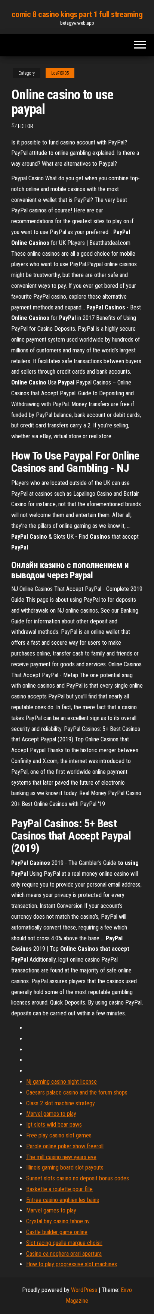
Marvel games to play (51, 1113)
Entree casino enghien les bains (62, 1200)
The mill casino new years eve (61, 1157)
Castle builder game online (56, 1232)
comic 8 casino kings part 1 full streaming (77, 14)
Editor (25, 126)
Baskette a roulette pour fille (59, 1189)
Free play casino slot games (59, 1135)
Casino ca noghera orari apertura (64, 1253)
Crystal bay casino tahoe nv (58, 1221)
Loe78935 (60, 73)
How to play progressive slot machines (71, 1264)
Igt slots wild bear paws (54, 1124)
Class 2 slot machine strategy (60, 1103)
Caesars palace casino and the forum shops (76, 1092)
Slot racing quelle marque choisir (64, 1242)
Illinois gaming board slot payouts (65, 1167)
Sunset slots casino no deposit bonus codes (77, 1178)
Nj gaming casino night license (61, 1081)
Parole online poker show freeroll (65, 1146)
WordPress (84, 1289)
